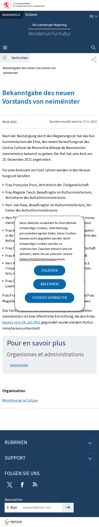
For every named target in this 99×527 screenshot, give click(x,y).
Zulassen (49, 270)
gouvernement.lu (11, 14)
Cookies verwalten (49, 297)
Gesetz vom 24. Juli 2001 (21, 322)
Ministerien (31, 14)
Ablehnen (49, 284)
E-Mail (12, 507)
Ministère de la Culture (20, 400)
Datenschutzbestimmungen (38, 259)
